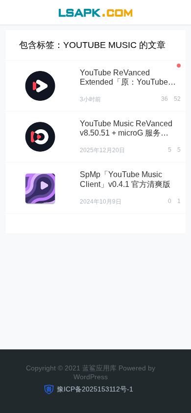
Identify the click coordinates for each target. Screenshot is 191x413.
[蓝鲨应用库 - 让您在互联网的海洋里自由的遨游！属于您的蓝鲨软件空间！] (95, 11)
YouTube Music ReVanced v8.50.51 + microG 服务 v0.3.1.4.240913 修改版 (126, 132)
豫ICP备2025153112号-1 (95, 389)
